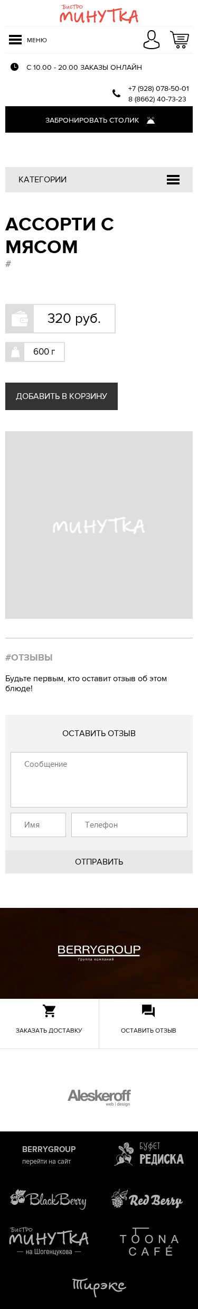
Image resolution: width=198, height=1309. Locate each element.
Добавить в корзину (61, 396)
